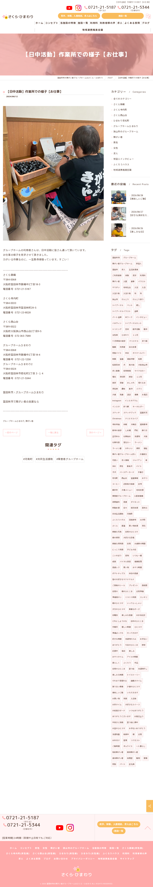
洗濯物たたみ (130, 639)
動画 (114, 347)
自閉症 (130, 758)
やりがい (116, 287)
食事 (132, 281)
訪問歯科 (116, 502)
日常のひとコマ (131, 532)
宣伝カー (127, 442)
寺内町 (115, 478)
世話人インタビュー (123, 159)
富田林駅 (130, 359)
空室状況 (143, 413)
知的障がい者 (117, 752)
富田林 (115, 270)
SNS (114, 466)
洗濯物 (137, 436)
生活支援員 (133, 270)
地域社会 (127, 287)
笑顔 (125, 699)
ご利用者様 (116, 275)
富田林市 (116, 258)
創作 (131, 389)
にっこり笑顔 (117, 550)
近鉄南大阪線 (128, 484)
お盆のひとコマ (118, 728)
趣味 (123, 389)
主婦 (136, 311)
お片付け (116, 740)
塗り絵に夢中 (132, 722)
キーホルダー (138, 407)
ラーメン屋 (116, 448)
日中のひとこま (137, 621)
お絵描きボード (118, 711)
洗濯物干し (142, 669)
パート (122, 764)
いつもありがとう (136, 711)
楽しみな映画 (117, 675)
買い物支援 (133, 526)
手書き (140, 472)
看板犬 (129, 466)
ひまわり (125, 335)
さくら (115, 526)
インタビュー (141, 317)
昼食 (125, 502)
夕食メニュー (127, 490)
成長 (114, 562)
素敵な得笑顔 (117, 544)
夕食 (114, 395)
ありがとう (116, 645)
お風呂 (144, 395)
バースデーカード (127, 472)
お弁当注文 (140, 615)
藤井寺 (115, 490)
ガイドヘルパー (139, 353)
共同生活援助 (117, 514)
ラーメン (138, 442)
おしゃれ (130, 383)
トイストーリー (133, 675)
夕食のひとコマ (133, 687)
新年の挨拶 (116, 430)
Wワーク (128, 317)
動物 (138, 758)
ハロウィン (116, 323)
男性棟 (115, 389)
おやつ (144, 478)
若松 (144, 526)
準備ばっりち (117, 633)
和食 (121, 395)
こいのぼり (116, 556)
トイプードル (117, 305)
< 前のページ (11, 432)
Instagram (116, 401)
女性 (115, 148)
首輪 (121, 383)
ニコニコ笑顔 (130, 597)
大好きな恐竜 (128, 538)
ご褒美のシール (118, 585)
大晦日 (133, 424)
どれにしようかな (119, 621)
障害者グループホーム (121, 496)
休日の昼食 (133, 573)
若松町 (122, 377)
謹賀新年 (143, 424)
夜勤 (114, 764)
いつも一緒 (137, 556)
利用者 (122, 347)
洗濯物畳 (116, 734)
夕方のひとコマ (118, 609)
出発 (140, 734)
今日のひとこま (131, 645)
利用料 (143, 275)
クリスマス (133, 341)
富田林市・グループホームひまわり (23, 392)
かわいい (129, 448)
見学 (134, 275)
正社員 (131, 764)
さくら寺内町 (120, 110)
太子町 (143, 520)
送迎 (129, 395)
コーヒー (116, 484)
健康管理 (138, 562)
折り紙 (145, 341)
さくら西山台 (120, 115)
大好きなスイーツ (132, 705)
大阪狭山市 (142, 365)
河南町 (130, 514)
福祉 (145, 448)
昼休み (144, 508)
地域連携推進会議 (122, 170)
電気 (114, 377)
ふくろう (127, 663)
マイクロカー (139, 371)
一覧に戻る (53, 432)
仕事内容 (116, 442)
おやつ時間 (137, 567)
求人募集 (116, 371)
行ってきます (132, 633)
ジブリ (139, 389)
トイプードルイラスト (121, 311)
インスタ (116, 407)
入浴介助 (116, 293)
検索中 (126, 734)
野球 (143, 645)
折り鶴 (126, 407)
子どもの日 (131, 550)
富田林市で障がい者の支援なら (21, 401)
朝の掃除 (116, 538)
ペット (130, 305)
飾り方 (144, 430)
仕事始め (127, 436)
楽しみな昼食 (127, 615)
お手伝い (143, 639)
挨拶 (114, 383)
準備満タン (116, 597)
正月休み (116, 436)
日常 (129, 544)
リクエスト (135, 740)
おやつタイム (117, 657)
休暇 (125, 424)
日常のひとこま (118, 669)
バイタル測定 (125, 562)
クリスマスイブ (131, 419)
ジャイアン (137, 460)
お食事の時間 (139, 544)
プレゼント (133, 585)
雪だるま (142, 383)
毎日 (123, 651)
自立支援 (132, 347)
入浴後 (133, 699)
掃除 (138, 448)
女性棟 (115, 335)
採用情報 (127, 371)
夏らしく (116, 663)
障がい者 (29, 421)
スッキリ (143, 597)
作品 (136, 663)
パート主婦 (116, 317)
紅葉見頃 (116, 365)
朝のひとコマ (117, 603)
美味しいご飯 (117, 693)
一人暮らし (140, 746)
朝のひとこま (127, 591)
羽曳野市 (132, 520)
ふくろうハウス (121, 164)
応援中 (115, 651)
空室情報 (134, 478)
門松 (136, 430)
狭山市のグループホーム (125, 131)
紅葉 (140, 359)
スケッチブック (129, 413)
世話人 (138, 264)
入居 (125, 281)
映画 (114, 359)
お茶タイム (116, 705)
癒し (138, 305)
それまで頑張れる (119, 681)
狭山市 (115, 299)
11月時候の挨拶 (119, 341)
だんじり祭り (138, 299)
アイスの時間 (132, 657)
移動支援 (116, 508)
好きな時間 (116, 639)
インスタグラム (131, 401)
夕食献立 (143, 454)
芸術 (127, 329)
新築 (145, 758)
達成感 (144, 585)
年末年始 (116, 424)
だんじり (125, 299)
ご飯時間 (116, 746)
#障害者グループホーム (70, 459)
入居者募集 (138, 496)
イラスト (142, 281)
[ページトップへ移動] (148, 828)
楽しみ (131, 651)
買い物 (126, 567)
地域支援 (140, 490)
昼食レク (116, 567)
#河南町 (28, 459)
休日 (127, 353)
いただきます (132, 693)
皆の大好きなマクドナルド (123, 579)
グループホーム (129, 258)
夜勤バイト (116, 353)
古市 (140, 484)
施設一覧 (122, 16)
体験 (127, 275)
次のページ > (95, 432)
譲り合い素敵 (117, 687)
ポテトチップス (118, 573)
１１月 (135, 335)
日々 (125, 508)
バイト (139, 466)
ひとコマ (138, 627)
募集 (136, 395)
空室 (121, 359)
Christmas (116, 419)
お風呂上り (138, 716)
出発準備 (140, 591)
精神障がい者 (132, 752)
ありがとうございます (121, 716)
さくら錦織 (119, 104)
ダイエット (135, 502)
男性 (115, 142)
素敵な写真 (116, 532)
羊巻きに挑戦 (117, 722)
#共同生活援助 (44, 459)
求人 (115, 153)
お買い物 (116, 699)
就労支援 (134, 508)
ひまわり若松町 (121, 120)
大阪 (145, 436)
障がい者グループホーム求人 (124, 454)
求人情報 (125, 460)
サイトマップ (127, 859)
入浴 (136, 287)
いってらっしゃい (134, 603)
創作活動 (136, 329)
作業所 (115, 627)
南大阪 (131, 365)
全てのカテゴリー (122, 99)
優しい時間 (126, 627)
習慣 (125, 740)
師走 (131, 377)
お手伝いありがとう (137, 728)
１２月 (139, 377)
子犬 (114, 472)
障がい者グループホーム (122, 264)
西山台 (124, 478)
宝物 (127, 556)
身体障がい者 (117, 758)
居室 (123, 526)
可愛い (115, 460)
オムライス (127, 746)
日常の (115, 591)
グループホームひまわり (14, 421)
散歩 (145, 329)
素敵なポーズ (134, 609)
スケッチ (116, 413)
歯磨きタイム (136, 681)
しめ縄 (128, 430)
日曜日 (115, 615)
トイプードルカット (133, 323)
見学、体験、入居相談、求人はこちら (79, 16)
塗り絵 (131, 669)
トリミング (116, 329)
